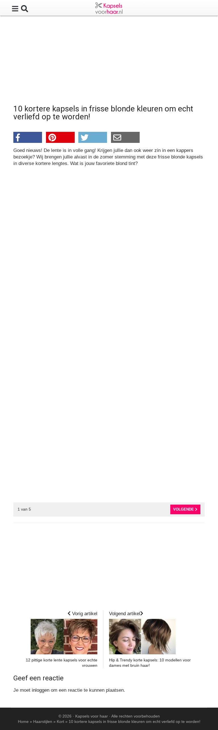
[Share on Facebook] (27, 137)
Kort (60, 721)
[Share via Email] (125, 137)
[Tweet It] (92, 137)
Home (23, 721)
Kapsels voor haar (91, 716)
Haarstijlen (42, 721)
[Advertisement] (109, 61)
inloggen (40, 690)
